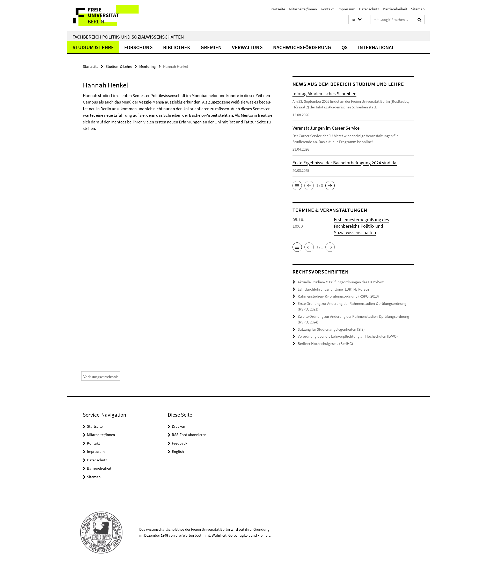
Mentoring (147, 66)
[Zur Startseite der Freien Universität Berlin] (110, 15)
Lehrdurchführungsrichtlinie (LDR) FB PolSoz (333, 289)
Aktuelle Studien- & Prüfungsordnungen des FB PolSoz (341, 281)
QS (344, 47)
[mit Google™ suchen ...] (419, 20)
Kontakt (327, 8)
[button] (356, 20)
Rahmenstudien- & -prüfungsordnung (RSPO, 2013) (338, 296)
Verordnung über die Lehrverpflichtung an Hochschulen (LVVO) (348, 336)
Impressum (346, 8)
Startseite (277, 8)
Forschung (138, 47)
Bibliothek (176, 47)
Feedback (179, 443)
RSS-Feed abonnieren (189, 434)
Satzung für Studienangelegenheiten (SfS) (331, 329)
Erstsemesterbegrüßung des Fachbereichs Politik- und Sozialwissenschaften (361, 226)
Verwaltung (247, 47)
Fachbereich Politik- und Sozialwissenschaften (128, 37)
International (376, 47)
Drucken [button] (178, 426)
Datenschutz (369, 8)
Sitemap (418, 8)
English (178, 451)
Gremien (211, 47)
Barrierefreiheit (395, 8)
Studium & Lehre (93, 47)
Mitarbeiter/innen (303, 8)
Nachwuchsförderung (302, 47)
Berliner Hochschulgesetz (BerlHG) (325, 343)
